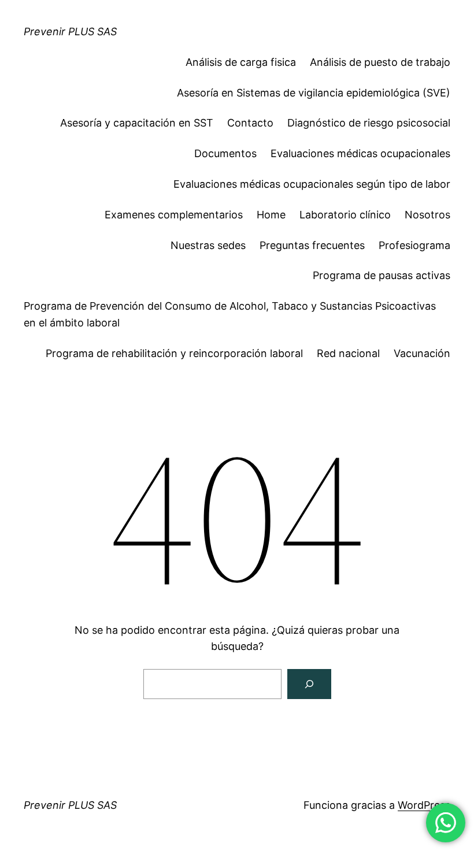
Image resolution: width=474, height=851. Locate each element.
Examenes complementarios (174, 215)
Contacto (250, 123)
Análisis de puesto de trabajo (380, 62)
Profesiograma (414, 245)
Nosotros (427, 215)
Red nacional (348, 353)
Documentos (225, 153)
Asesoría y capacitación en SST (136, 123)
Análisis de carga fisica (241, 62)
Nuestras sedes (208, 245)
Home (271, 215)
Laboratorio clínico (345, 215)
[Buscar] (309, 684)
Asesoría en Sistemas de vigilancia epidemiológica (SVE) (313, 93)
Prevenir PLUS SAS (70, 31)
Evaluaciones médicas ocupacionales (360, 153)
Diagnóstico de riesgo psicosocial (368, 123)
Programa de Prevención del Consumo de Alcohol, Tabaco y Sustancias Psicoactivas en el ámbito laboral (230, 314)
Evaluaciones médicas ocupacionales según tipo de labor (311, 184)
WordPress (424, 805)
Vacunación (422, 353)
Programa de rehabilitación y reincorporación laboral (174, 353)
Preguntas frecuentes (312, 245)
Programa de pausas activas (381, 275)
